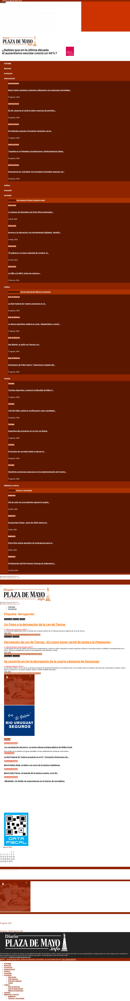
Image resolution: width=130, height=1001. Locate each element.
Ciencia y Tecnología (16, 998)
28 (9, 861)
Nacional (7, 68)
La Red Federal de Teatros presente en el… (27, 304)
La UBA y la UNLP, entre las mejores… (24, 273)
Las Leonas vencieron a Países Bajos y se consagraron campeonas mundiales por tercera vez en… (32, 5)
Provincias (8, 73)
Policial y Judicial (14, 981)
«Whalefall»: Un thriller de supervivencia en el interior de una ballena (34, 781)
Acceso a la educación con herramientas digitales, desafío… (34, 232)
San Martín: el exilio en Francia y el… (24, 344)
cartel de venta (9, 654)
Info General (13, 979)
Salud (10, 983)
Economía (8, 190)
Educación (12, 205)
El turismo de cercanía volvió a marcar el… (26, 451)
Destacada (8, 619)
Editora (8, 629)
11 (3, 857)
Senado (38, 673)
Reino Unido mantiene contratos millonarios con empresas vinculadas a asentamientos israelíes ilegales (34, 13)
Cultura (7, 287)
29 (12, 861)
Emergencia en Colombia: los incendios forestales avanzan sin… (36, 172)
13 (7, 857)
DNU (14, 635)
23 (14, 859)
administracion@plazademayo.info (20, 957)
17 (1, 859)
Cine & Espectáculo (11, 743)
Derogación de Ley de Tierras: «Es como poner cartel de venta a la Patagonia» (57, 642)
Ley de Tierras (25, 635)
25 (3, 861)
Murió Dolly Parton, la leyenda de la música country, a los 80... (31, 773)
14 (9, 857)
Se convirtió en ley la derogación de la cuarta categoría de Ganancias (51, 661)
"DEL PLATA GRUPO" (69, 959)
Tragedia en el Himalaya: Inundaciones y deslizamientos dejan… (36, 151)
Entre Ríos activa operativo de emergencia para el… (30, 543)
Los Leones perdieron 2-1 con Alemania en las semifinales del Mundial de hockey (26, 19)
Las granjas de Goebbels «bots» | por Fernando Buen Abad (18, 11)
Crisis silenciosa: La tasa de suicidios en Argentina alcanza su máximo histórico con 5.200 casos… (31, 22)
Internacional (9, 78)
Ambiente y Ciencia (11, 485)
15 (11, 857)
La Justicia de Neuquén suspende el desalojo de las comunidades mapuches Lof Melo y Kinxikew (31, 31)
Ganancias (29, 673)
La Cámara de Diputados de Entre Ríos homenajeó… (31, 212)
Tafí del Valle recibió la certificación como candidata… (32, 411)
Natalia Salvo (35, 635)
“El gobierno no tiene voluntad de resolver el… (28, 253)
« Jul (1, 866)
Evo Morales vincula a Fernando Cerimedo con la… (30, 131)
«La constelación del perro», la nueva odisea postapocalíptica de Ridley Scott (38, 747)
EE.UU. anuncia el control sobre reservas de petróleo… (32, 111)
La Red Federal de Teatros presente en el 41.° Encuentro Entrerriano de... (36, 757)
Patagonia (38, 654)
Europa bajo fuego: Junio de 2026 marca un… (28, 523)
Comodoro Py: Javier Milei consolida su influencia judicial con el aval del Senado (26, 25)
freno (18, 635)
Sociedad (7, 195)
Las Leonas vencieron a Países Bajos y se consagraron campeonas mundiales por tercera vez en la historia (44, 875)
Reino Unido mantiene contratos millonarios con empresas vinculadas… (39, 90)
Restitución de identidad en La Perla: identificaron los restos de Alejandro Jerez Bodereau (29, 8)
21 (9, 859)
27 (7, 861)
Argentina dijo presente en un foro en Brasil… (28, 431)
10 (1, 857)
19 (5, 859)
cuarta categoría (10, 673)
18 (3, 859)
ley (34, 673)
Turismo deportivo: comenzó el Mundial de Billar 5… (31, 390)
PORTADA (7, 63)
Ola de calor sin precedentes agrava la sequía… (29, 502)
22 (11, 859)
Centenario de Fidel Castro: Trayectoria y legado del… (31, 365)
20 (7, 859)
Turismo (7, 378)
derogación (8, 635)
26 (5, 861)
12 (5, 857)
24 (1, 861)
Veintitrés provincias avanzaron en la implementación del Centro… (37, 472)
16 (14, 857)
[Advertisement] (65, 798)
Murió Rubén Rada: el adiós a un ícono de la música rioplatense (32, 765)
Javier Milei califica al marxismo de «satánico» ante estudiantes (20, 28)
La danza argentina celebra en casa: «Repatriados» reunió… (34, 324)
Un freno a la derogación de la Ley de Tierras (34, 624)
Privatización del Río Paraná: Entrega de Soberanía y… (31, 563)
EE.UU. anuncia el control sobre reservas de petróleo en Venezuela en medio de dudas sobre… (30, 16)
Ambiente (11, 495)
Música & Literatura (11, 761)
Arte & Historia (14, 297)
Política (7, 185)
